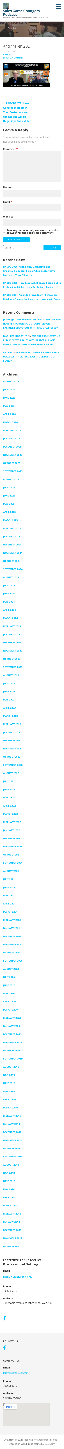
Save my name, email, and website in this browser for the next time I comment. (33, 231)
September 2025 (13, 471)
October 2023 (11, 658)
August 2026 (11, 381)
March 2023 (10, 715)
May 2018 (9, 1189)
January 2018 (11, 1221)
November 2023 (12, 650)
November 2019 (12, 1042)
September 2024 (13, 569)
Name (8, 187)
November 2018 (12, 1140)
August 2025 (11, 479)
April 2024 (9, 609)
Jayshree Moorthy (15, 335)
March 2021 (10, 911)
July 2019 (9, 1074)
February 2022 (12, 821)
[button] (59, 6)
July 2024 (9, 585)
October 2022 (11, 756)
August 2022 (11, 773)
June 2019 (9, 1083)
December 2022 (12, 740)
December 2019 (12, 1034)
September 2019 (13, 1058)
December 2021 (12, 838)
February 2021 (12, 919)
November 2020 (12, 944)
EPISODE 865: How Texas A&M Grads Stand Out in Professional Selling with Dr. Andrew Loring (32, 285)
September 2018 (13, 1156)
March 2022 (10, 813)
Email (7, 202)
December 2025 (12, 446)
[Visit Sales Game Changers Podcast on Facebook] (4, 1318)
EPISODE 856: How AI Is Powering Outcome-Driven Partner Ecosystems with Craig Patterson (32, 323)
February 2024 (12, 626)
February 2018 (12, 1213)
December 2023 (12, 642)
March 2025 (10, 520)
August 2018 (11, 1164)
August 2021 (11, 870)
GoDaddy (50, 1443)
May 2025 (9, 503)
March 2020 (10, 1009)
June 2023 (9, 691)
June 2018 (9, 1181)
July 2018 (9, 1172)
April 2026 (9, 414)
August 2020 (11, 968)
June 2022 (9, 789)
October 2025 (11, 462)
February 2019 (12, 1115)
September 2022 (13, 764)
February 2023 (12, 724)
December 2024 (12, 544)
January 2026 (11, 438)
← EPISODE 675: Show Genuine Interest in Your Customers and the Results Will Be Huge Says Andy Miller (17, 112)
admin (6, 54)
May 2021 (9, 895)
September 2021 (13, 862)
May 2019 (9, 1091)
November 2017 (12, 1238)
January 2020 (11, 1025)
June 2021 (9, 887)
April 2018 (9, 1197)
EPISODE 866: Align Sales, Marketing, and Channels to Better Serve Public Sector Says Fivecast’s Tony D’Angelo (29, 270)
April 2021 (9, 903)
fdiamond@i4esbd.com (17, 1277)
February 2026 (12, 430)
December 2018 (12, 1132)
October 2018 (11, 1148)
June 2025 (9, 495)
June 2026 (9, 397)
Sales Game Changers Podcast (21, 12)
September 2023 (13, 666)
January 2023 (11, 732)
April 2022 (9, 805)
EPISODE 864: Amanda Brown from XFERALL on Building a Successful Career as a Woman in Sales (31, 297)
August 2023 (11, 675)
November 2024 (12, 552)
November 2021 (12, 846)
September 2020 (13, 960)
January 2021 (11, 928)
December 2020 (12, 936)
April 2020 (9, 1001)
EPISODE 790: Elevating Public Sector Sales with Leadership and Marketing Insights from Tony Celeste (31, 340)
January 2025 (11, 536)
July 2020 (9, 977)
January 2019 (11, 1123)
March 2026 (10, 422)
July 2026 (9, 389)
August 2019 (11, 1066)
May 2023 (9, 699)
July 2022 (9, 781)
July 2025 (9, 487)
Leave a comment (13, 58)
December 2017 (12, 1229)
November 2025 (12, 454)
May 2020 (9, 993)
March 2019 (10, 1107)
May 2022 (9, 797)
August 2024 (11, 577)
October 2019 (11, 1050)
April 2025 (9, 511)
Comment (10, 149)
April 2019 (9, 1099)
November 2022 (12, 748)
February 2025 (12, 528)
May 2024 (9, 601)
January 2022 (11, 830)
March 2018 (10, 1205)
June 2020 (9, 985)
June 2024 (9, 593)
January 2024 (11, 634)
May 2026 (9, 405)
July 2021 (9, 879)
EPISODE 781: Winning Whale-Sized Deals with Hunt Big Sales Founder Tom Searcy (31, 356)
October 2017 (11, 1246)
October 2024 (11, 560)
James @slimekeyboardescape (22, 319)
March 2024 (10, 618)
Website (8, 216)
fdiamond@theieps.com (15, 1372)
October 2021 (11, 854)
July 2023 (9, 683)
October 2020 (11, 952)
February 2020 (12, 1017)
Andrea (7, 352)
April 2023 (9, 707)
